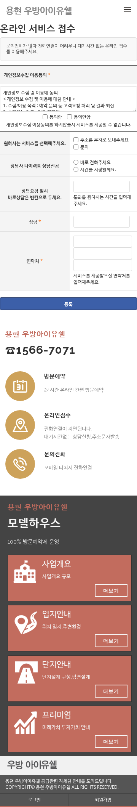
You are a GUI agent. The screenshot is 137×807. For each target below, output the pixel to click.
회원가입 (103, 799)
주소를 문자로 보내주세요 (104, 139)
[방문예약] (20, 386)
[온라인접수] (20, 425)
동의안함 (82, 117)
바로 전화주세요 (95, 162)
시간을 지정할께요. (98, 169)
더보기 (111, 590)
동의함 (55, 117)
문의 (84, 147)
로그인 (34, 799)
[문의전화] (20, 464)
